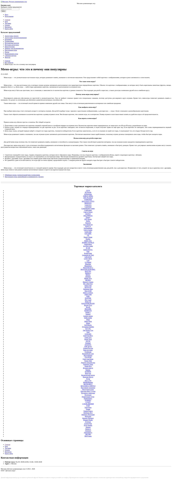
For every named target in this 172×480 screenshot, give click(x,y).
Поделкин (88, 395)
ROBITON (88, 311)
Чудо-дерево (88, 425)
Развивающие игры (11, 54)
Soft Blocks (88, 325)
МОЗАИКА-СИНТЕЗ (88, 386)
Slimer (88, 323)
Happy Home (88, 237)
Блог (6, 21)
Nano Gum (88, 285)
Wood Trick (88, 339)
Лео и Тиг (88, 380)
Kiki (88, 251)
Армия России (88, 348)
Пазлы (7, 52)
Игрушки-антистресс (12, 45)
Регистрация (9, 16)
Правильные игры (88, 397)
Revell (88, 307)
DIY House (88, 219)
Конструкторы (10, 47)
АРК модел (88, 346)
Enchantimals (88, 228)
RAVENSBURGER (88, 303)
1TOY (88, 190)
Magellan (88, 264)
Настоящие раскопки (88, 388)
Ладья (88, 379)
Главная (7, 20)
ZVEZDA (88, 345)
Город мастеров (88, 359)
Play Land (88, 300)
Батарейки (8, 39)
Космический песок (88, 375)
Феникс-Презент (88, 418)
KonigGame (88, 253)
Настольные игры (11, 50)
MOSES (88, 280)
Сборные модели (10, 55)
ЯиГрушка (88, 436)
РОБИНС (88, 400)
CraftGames (88, 210)
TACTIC (88, 328)
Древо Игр (88, 366)
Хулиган (88, 422)
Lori (88, 260)
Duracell (88, 223)
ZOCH (88, 341)
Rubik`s (88, 312)
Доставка (8, 23)
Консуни (88, 373)
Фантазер (88, 416)
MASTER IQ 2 (88, 267)
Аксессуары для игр (11, 36)
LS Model (88, 262)
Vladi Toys (88, 337)
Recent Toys (88, 305)
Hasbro (88, 239)
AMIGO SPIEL (88, 196)
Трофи (88, 409)
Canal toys (88, 205)
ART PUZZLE (88, 198)
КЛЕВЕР (88, 371)
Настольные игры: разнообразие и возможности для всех (24, 177)
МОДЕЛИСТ (88, 384)
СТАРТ (88, 402)
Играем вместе (88, 368)
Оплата (7, 25)
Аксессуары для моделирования (16, 38)
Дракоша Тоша (88, 364)
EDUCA (88, 226)
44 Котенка (88, 194)
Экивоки (88, 431)
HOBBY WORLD (88, 242)
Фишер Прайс (88, 420)
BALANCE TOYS (88, 201)
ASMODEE (88, 199)
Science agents (88, 316)
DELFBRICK (88, 215)
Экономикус (88, 432)
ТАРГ (88, 406)
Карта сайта (9, 29)
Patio (88, 296)
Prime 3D (88, 302)
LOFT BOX (88, 259)
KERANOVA (88, 250)
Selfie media (88, 318)
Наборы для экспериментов (14, 48)
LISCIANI (88, 257)
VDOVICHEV (88, 336)
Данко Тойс (88, 361)
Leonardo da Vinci (88, 255)
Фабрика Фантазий (88, 414)
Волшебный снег (88, 354)
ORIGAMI (88, 294)
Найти (3, 11)
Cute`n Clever (88, 212)
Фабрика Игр (88, 413)
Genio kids (88, 232)
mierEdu (88, 276)
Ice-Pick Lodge (88, 246)
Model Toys (88, 278)
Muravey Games (88, 282)
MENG (88, 275)
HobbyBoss (88, 244)
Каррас (88, 370)
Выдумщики (88, 355)
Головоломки (9, 41)
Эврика (88, 427)
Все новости (9, 62)
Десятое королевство (88, 362)
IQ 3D (88, 248)
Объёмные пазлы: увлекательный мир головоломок (22, 175)
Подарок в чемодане (88, 393)
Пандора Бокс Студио (88, 391)
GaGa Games (88, 230)
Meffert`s (88, 273)
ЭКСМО (88, 434)
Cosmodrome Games (88, 208)
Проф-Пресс (88, 398)
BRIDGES (88, 203)
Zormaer (88, 343)
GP (88, 235)
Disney (88, 217)
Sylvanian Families (88, 327)
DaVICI (88, 214)
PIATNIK (88, 298)
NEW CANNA (88, 293)
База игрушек (88, 350)
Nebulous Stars (88, 289)
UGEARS (88, 334)
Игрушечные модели (12, 43)
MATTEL (88, 271)
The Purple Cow (88, 330)
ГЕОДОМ (88, 357)
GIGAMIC (88, 233)
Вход (6, 14)
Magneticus (88, 266)
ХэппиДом (88, 423)
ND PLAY (88, 287)
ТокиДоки (88, 407)
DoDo (88, 221)
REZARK (88, 309)
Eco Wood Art (88, 224)
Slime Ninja (88, 321)
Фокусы (7, 57)
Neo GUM (88, 291)
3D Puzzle (88, 192)
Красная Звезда (88, 377)
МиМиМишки (88, 382)
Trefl (87, 332)
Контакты (8, 27)
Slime (88, 319)
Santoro (88, 314)
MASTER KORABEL (88, 269)
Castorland (88, 207)
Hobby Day (88, 241)
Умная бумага (88, 411)
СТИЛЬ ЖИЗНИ (88, 404)
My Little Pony (88, 284)
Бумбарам (88, 352)
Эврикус (88, 429)
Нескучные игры (88, 389)
